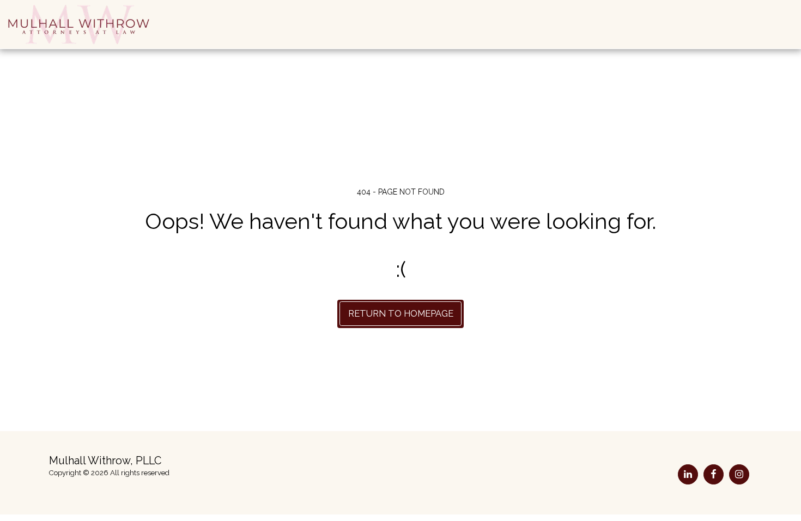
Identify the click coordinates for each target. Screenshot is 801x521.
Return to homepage (400, 313)
